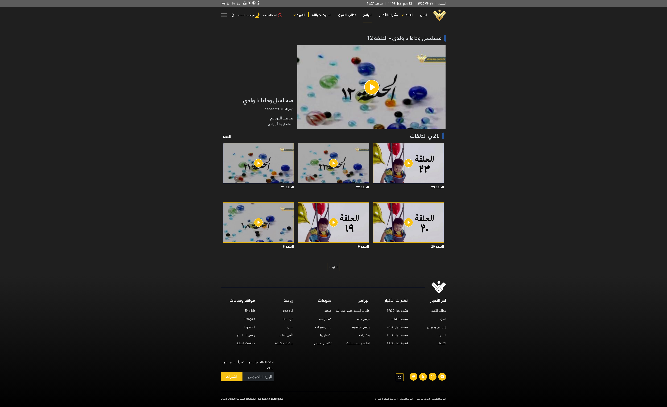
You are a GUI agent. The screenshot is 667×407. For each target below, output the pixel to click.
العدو (442, 335)
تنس (290, 327)
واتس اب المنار (246, 335)
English (250, 310)
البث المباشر (270, 14)
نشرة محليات (400, 319)
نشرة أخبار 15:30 (397, 335)
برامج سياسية (361, 327)
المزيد (301, 14)
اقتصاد (442, 343)
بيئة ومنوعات (323, 327)
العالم (409, 14)
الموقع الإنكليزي (439, 399)
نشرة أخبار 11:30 (397, 343)
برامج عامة (363, 319)
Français (249, 319)
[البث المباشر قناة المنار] (413, 377)
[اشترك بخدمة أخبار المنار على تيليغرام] (442, 377)
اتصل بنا (378, 399)
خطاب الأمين (347, 14)
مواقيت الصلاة (246, 14)
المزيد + (333, 267)
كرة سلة (288, 319)
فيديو (327, 310)
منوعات (324, 300)
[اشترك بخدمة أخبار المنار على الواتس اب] (432, 377)
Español (249, 327)
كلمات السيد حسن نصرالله (353, 310)
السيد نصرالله (321, 14)
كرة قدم (288, 310)
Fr (233, 3)
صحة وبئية (325, 319)
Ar (223, 3)
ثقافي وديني (322, 343)
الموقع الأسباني (406, 399)
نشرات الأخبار (388, 14)
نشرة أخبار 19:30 (397, 310)
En (228, 3)
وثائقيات (364, 335)
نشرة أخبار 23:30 (397, 327)
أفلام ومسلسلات (358, 343)
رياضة (288, 300)
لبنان (423, 14)
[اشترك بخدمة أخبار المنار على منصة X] (423, 377)
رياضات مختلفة (284, 343)
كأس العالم (286, 335)
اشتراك (231, 376)
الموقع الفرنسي (423, 399)
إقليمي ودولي (436, 327)
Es (238, 3)
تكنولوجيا (325, 335)
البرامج (367, 14)
